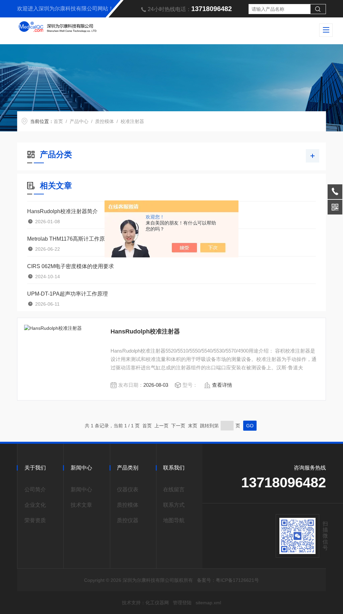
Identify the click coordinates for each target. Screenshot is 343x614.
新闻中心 (81, 489)
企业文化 (35, 505)
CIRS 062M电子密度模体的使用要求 (70, 266)
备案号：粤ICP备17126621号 (228, 580)
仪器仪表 (127, 489)
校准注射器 (132, 121)
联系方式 (174, 505)
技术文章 (81, 505)
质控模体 (104, 121)
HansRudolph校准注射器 (145, 331)
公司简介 (35, 489)
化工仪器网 (157, 602)
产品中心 (79, 121)
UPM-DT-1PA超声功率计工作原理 (67, 294)
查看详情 (222, 385)
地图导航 (174, 520)
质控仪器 (127, 520)
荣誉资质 (35, 520)
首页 (58, 121)
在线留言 (174, 489)
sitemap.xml (208, 602)
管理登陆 (182, 602)
